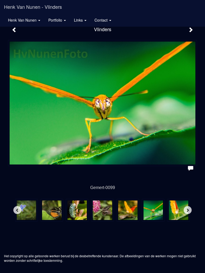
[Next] (188, 210)
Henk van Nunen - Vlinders (33, 6)
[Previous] (17, 210)
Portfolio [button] (55, 20)
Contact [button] (101, 20)
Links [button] (79, 20)
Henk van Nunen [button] (23, 20)
